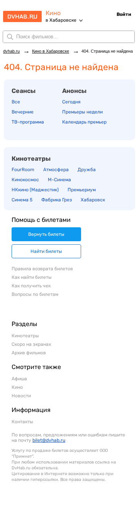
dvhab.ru (11, 51)
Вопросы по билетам (35, 294)
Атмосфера (56, 169)
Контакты (22, 421)
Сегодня (71, 102)
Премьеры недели (82, 112)
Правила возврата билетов (42, 268)
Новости (21, 395)
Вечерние (23, 112)
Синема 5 (22, 200)
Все (16, 102)
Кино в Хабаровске (50, 51)
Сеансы (24, 90)
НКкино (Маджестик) (35, 189)
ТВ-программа (28, 122)
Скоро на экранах (31, 344)
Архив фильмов (29, 352)
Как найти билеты (32, 277)
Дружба (87, 169)
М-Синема (59, 179)
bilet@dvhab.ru (48, 440)
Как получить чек (31, 285)
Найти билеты (46, 251)
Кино (53, 13)
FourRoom (23, 169)
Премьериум (82, 189)
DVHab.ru (22, 14)
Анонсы (74, 90)
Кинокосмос (25, 179)
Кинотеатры (31, 158)
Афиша (19, 378)
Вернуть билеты (46, 234)
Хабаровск (93, 200)
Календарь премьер (84, 122)
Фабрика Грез (56, 200)
